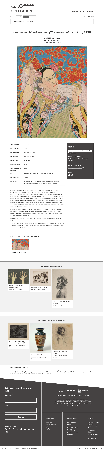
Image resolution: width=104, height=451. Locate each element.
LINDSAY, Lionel (35, 289)
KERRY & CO (56, 306)
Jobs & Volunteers (7, 448)
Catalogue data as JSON (75, 168)
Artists (82, 11)
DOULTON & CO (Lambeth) (38, 357)
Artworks (75, 11)
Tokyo (26, 177)
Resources (32, 16)
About (48, 429)
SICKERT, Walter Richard (60, 355)
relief (25, 168)
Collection (21, 11)
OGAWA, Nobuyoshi (49, 42)
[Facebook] (69, 175)
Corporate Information (34, 448)
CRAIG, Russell (13, 289)
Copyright (23, 448)
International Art (29, 156)
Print (25, 164)
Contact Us (93, 438)
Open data (49, 422)
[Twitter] (72, 175)
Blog (47, 428)
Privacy (17, 448)
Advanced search (89, 16)
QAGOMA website (51, 424)
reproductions (86, 372)
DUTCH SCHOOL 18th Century (17, 345)
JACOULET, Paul (49, 38)
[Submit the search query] (11, 21)
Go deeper (90, 11)
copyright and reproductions (29, 373)
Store (47, 426)
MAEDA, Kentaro (49, 40)
